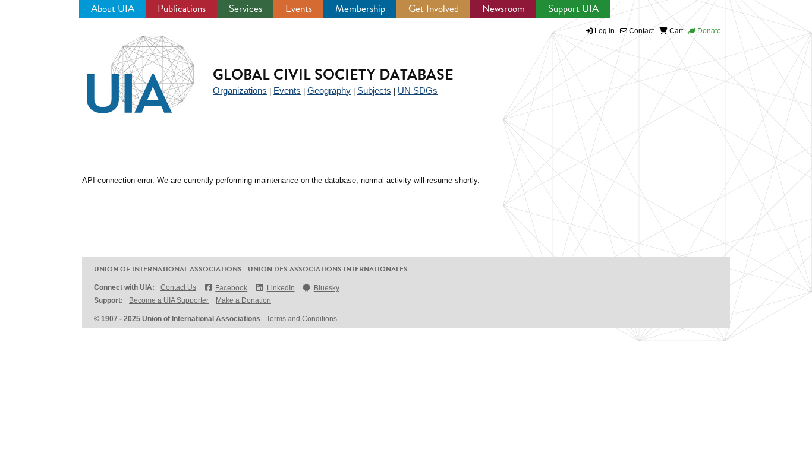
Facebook (231, 288)
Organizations (240, 91)
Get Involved (433, 8)
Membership (360, 8)
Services (245, 8)
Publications (182, 8)
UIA (126, 67)
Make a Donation (243, 300)
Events (298, 8)
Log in (604, 31)
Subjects (374, 91)
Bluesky (326, 288)
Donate (708, 31)
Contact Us (178, 287)
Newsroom (503, 8)
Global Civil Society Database (333, 75)
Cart (675, 31)
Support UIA (573, 8)
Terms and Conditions (301, 319)
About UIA (112, 8)
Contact (640, 31)
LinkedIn (280, 288)
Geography (329, 91)
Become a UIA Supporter (169, 300)
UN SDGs (418, 91)
